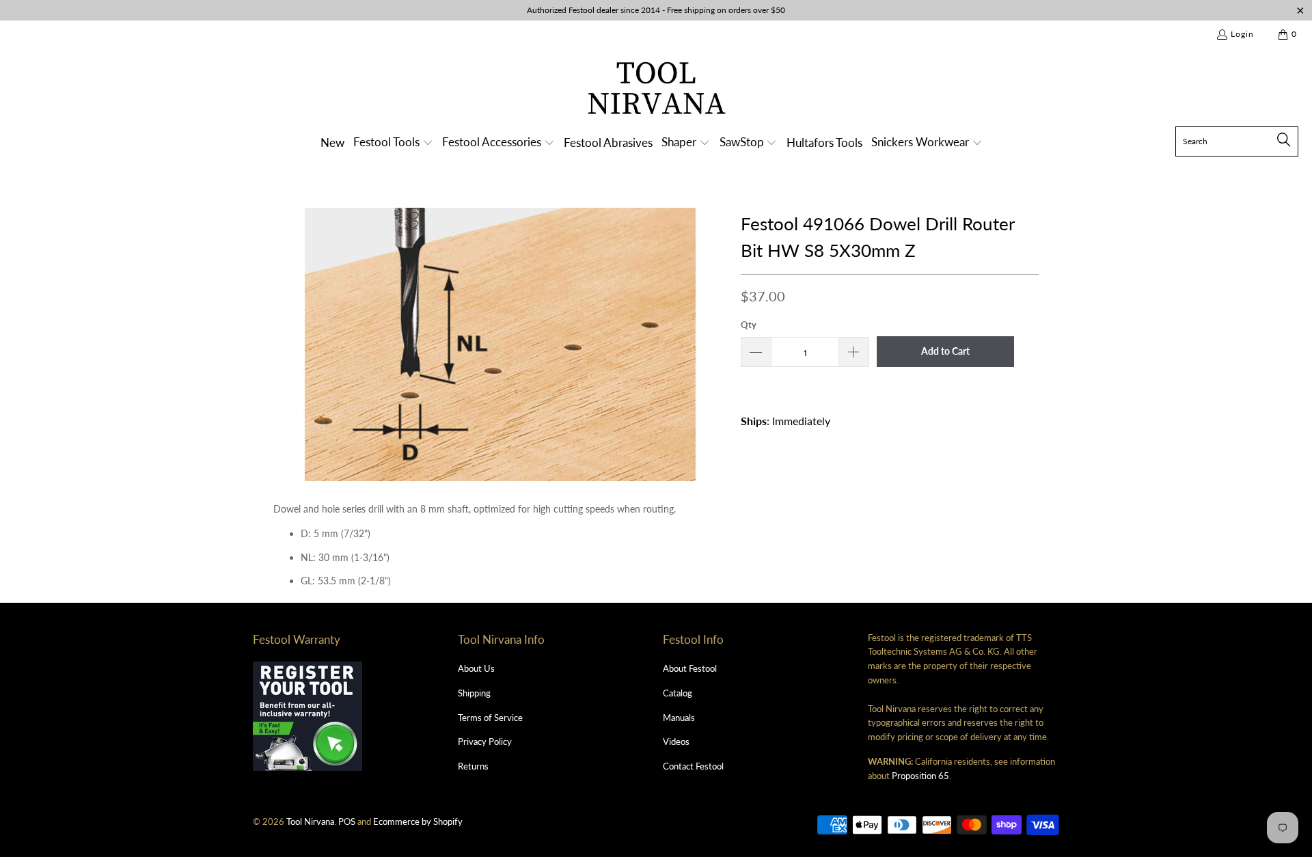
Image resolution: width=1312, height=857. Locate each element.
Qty (748, 324)
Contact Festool (693, 766)
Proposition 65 (920, 775)
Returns (473, 766)
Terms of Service (490, 717)
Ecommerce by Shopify (418, 821)
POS (346, 821)
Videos (676, 741)
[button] (393, 143)
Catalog (677, 693)
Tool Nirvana (310, 821)
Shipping (474, 693)
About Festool (690, 668)
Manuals (679, 717)
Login (1242, 34)
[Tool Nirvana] (656, 90)
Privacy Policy (485, 741)
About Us (476, 668)
